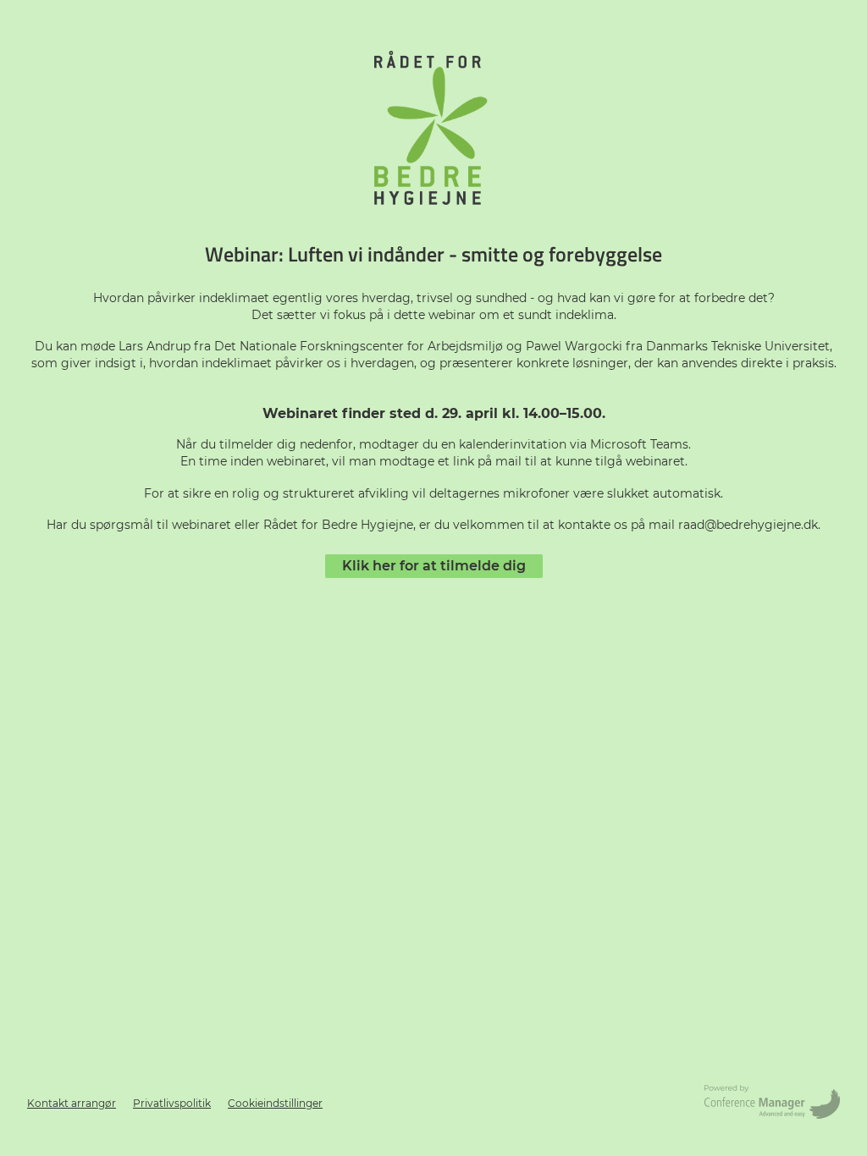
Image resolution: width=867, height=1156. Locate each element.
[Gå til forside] (433, 128)
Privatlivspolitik (172, 1103)
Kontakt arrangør (71, 1103)
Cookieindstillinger (275, 1103)
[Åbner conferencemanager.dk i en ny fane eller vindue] (772, 1103)
